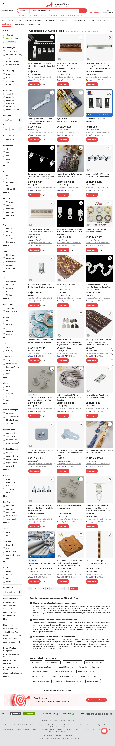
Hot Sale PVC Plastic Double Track (40, 451)
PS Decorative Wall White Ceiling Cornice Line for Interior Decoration (40, 231)
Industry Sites (91, 725)
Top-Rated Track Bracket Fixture (97, 396)
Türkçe (108, 729)
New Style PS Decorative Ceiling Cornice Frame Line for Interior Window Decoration (68, 66)
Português (26, 729)
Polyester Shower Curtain (56, 15)
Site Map (62, 720)
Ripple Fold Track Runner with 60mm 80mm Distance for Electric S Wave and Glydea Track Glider (98, 508)
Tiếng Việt (51, 731)
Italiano (52, 729)
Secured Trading (34, 24)
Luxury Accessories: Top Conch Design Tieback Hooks (99, 451)
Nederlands (68, 729)
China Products (18, 725)
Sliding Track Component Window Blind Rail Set (41, 66)
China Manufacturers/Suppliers (35, 725)
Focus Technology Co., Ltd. (59, 738)
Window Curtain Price (39, 676)
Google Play (29, 714)
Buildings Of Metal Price (64, 667)
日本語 (88, 729)
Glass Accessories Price (88, 676)
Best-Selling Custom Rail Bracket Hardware (41, 285)
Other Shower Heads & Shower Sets (11, 655)
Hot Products (7, 725)
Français (34, 729)
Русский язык (44, 729)
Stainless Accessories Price (63, 672)
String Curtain (43, 15)
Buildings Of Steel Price (94, 662)
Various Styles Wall (96, 120)
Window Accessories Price (41, 681)
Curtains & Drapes (9, 660)
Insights (63, 727)
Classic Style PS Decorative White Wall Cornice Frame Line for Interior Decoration (99, 342)
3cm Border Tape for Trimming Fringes (99, 562)
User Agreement (47, 736)
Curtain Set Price (93, 681)
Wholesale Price (66, 725)
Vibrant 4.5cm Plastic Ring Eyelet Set (97, 230)
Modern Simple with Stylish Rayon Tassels (69, 175)
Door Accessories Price (72, 662)
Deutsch (59, 729)
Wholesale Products (53, 725)
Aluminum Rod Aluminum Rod (41, 564)
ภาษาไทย (100, 729)
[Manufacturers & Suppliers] (57, 4)
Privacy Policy (68, 736)
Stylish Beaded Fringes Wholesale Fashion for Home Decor (69, 397)
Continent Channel (79, 725)
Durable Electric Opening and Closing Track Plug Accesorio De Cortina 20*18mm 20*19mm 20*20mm (69, 342)
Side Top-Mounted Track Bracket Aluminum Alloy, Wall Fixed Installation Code (40, 121)
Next (73, 588)
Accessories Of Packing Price (89, 667)
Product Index (54, 727)
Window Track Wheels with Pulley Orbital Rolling (98, 175)
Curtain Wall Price (52, 662)
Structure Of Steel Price (86, 672)
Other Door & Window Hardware (10, 668)
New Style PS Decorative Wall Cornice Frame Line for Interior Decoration (69, 286)
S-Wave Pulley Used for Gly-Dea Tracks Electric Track (70, 231)
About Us (44, 720)
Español (18, 729)
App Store (15, 714)
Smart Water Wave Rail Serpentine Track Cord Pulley (98, 286)
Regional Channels (103, 725)
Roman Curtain (70, 15)
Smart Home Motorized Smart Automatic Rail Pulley (70, 452)
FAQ (50, 720)
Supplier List (19, 24)
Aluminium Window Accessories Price (68, 681)
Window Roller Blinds (69, 506)
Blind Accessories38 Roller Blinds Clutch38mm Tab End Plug (40, 398)
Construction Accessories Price (63, 676)
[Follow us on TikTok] (92, 714)
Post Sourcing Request (96, 700)
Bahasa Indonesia (61, 731)
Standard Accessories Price (41, 667)
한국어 (82, 729)
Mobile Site (70, 720)
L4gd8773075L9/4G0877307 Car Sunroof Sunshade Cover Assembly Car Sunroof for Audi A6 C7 (99, 66)
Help (55, 720)
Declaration (58, 736)
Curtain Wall (7, 664)
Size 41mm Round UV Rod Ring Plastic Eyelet (41, 341)
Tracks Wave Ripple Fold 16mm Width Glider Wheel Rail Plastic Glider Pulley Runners (41, 176)
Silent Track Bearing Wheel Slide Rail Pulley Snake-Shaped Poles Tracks (40, 507)
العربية (76, 729)
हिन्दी (94, 729)
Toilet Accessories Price (40, 672)
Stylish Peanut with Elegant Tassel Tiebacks (69, 120)
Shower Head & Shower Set (12, 673)
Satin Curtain (33, 15)
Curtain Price (36, 662)
